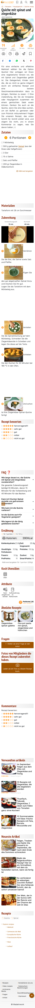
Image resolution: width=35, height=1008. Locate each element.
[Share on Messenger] (10, 60)
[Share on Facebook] (3, 60)
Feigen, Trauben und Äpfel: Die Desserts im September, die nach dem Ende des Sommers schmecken (16, 846)
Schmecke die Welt (14, 931)
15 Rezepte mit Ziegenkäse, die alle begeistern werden (24, 785)
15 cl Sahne (8, 156)
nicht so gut (19, 438)
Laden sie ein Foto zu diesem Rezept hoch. (17, 670)
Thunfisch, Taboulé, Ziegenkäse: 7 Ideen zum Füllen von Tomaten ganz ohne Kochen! (17, 805)
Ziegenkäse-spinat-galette (8, 624)
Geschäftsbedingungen (25, 993)
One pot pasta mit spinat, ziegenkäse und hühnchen (25, 626)
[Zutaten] (3, 504)
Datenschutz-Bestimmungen (22, 987)
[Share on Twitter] (24, 60)
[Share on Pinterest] (31, 60)
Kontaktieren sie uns (25, 983)
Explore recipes (8, 924)
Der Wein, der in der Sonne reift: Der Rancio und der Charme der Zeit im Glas (24, 900)
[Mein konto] (21, 2)
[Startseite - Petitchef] (2, 6)
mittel (16, 435)
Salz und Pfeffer (10, 160)
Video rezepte (8, 986)
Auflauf (9, 946)
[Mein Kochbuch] (17, 2)
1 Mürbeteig (8, 142)
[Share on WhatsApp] (17, 60)
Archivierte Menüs (5, 990)
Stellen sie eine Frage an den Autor (18, 645)
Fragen (5, 994)
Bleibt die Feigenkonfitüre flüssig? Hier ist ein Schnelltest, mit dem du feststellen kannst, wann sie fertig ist (17, 865)
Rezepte (5, 983)
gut (15, 432)
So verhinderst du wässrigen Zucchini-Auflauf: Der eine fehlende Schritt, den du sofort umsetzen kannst (17, 884)
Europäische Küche (14, 934)
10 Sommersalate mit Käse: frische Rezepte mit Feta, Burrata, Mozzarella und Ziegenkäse (17, 822)
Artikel (5, 998)
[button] (3, 30)
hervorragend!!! (21, 426)
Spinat (21, 146)
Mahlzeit (10, 927)
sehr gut (17, 429)
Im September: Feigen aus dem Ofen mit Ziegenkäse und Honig (24, 769)
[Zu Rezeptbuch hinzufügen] (30, 54)
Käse (9, 942)
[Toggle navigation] (31, 2)
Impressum (22, 996)
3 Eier (5, 153)
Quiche (7, 918)
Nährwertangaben (25, 171)
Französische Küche (14, 937)
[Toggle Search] (26, 2)
